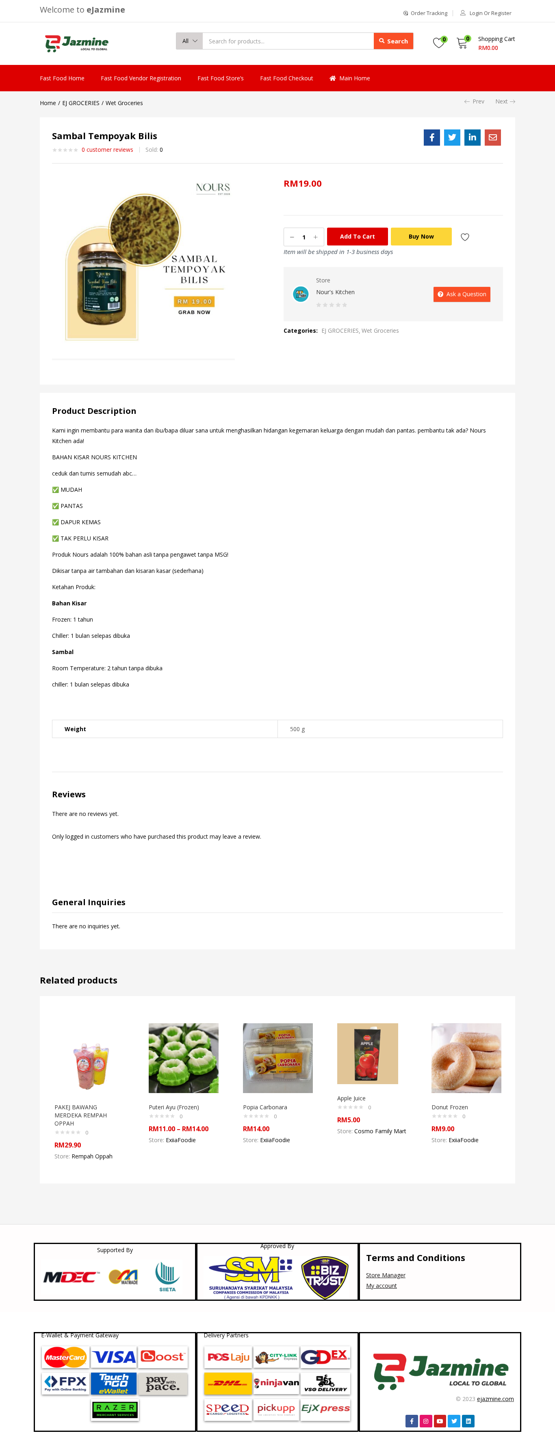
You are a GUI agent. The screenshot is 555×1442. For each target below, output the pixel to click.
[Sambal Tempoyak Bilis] (432, 137)
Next (501, 101)
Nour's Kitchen (335, 292)
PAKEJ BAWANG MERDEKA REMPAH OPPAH (80, 1115)
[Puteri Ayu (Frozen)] (184, 1057)
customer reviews (107, 149)
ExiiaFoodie (181, 1140)
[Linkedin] (468, 1421)
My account (381, 1285)
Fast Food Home (62, 78)
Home (48, 103)
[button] (189, 41)
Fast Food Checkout (286, 78)
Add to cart (357, 236)
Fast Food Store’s (220, 78)
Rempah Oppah (92, 1156)
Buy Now (421, 236)
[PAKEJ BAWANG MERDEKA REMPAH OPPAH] (89, 1057)
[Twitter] (454, 1421)
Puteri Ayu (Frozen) (174, 1107)
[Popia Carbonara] (278, 1057)
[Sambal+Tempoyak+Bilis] (452, 137)
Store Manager (385, 1275)
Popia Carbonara (265, 1107)
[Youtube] (440, 1421)
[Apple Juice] (367, 1053)
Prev (478, 101)
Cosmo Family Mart (380, 1131)
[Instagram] (426, 1421)
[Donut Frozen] (466, 1057)
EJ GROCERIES (81, 103)
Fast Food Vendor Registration (141, 78)
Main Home (354, 78)
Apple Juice (351, 1098)
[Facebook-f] (411, 1421)
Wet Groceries (124, 103)
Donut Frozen (449, 1107)
